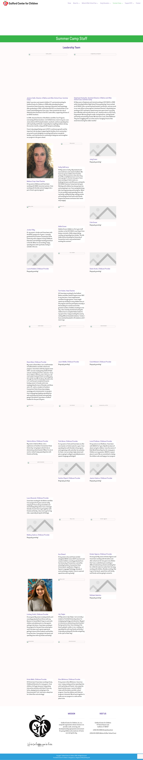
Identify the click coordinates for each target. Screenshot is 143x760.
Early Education (104, 3)
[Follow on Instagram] (104, 738)
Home (69, 3)
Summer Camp (117, 3)
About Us (75, 3)
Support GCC (128, 3)
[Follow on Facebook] (101, 738)
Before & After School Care (89, 3)
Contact (138, 3)
